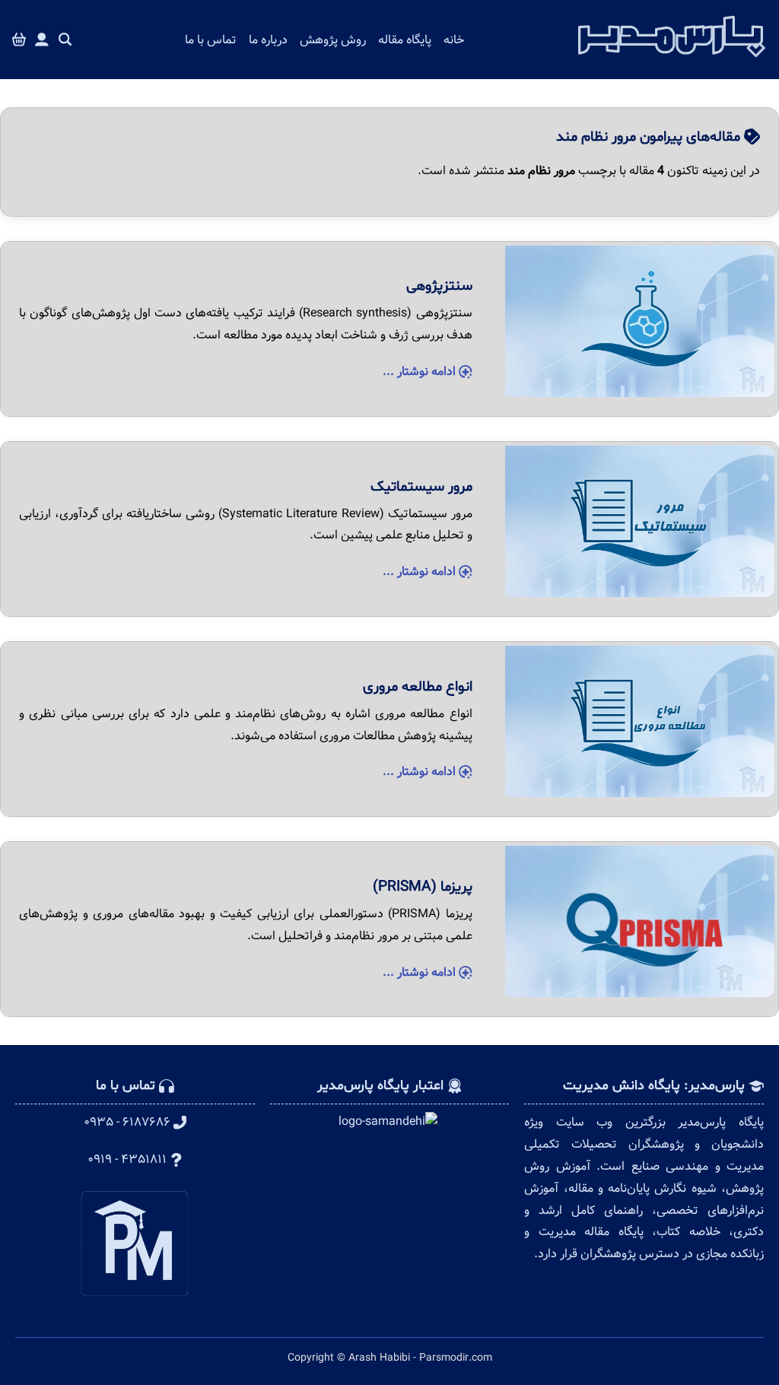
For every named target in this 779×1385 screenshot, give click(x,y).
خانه (454, 39)
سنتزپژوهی (439, 286)
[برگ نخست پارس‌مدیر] (672, 61)
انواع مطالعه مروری (417, 687)
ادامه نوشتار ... (421, 371)
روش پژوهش (333, 39)
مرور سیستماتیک (421, 487)
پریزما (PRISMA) (422, 887)
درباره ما (268, 39)
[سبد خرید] (19, 39)
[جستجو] (65, 39)
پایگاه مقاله (404, 39)
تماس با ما (211, 39)
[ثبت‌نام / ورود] (42, 39)
